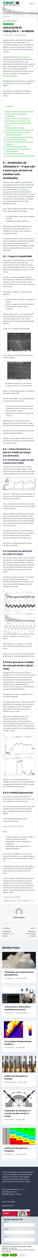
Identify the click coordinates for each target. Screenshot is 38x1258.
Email (6, 1236)
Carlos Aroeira (8, 35)
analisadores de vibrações (11, 83)
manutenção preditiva (10, 76)
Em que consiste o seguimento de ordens (19, 137)
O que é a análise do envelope (16, 139)
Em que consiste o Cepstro (15, 153)
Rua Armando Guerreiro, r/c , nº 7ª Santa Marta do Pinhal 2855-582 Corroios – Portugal (13, 1192)
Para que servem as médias (15, 128)
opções (8, 1251)
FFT (32, 900)
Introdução (9, 106)
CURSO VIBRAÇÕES (23, 900)
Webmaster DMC (10, 1082)
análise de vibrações (22, 57)
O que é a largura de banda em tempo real (20, 130)
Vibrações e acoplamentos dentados (31, 932)
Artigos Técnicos (8, 24)
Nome (6, 1221)
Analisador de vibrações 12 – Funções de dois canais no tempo (18, 1113)
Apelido (6, 1229)
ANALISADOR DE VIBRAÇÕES (12, 897)
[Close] (36, 1214)
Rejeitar (13, 1255)
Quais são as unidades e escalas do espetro (20, 156)
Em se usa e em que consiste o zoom (18, 121)
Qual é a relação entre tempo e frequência (20, 111)
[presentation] (19, 960)
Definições (22, 1255)
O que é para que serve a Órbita (16, 146)
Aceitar (5, 1255)
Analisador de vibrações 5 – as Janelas (7, 932)
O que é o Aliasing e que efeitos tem (18, 118)
